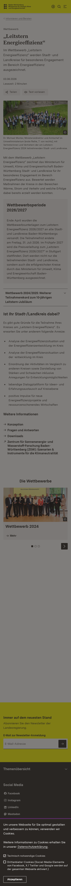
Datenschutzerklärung (33, 846)
